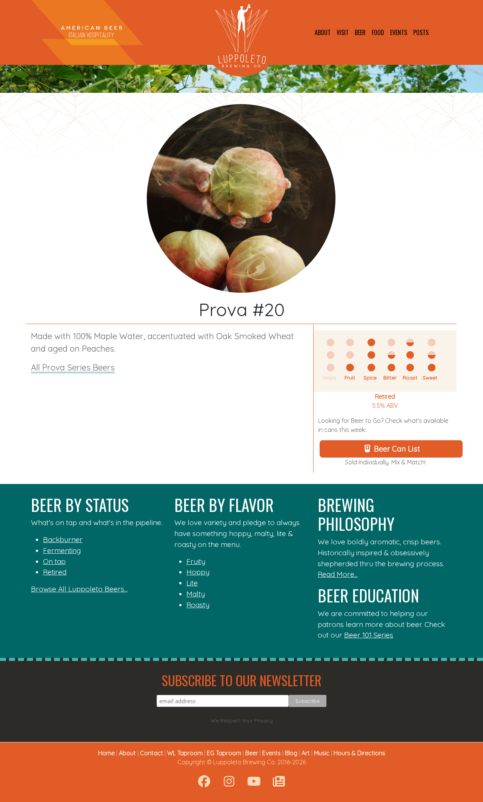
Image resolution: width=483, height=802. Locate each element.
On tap (54, 561)
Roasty (197, 604)
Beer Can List (397, 448)
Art (305, 753)
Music (321, 753)
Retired (385, 396)
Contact (151, 753)
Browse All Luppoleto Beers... (79, 588)
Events (398, 32)
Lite (192, 582)
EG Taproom (224, 753)
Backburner (63, 539)
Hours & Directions (359, 753)
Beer (360, 32)
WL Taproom (185, 753)
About (323, 32)
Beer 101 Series (368, 634)
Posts (421, 32)
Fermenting (62, 550)
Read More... (338, 574)
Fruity (195, 561)
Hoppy (197, 571)
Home (106, 753)
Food (378, 32)
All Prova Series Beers (73, 367)
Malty (195, 593)
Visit (343, 32)
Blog (291, 753)
